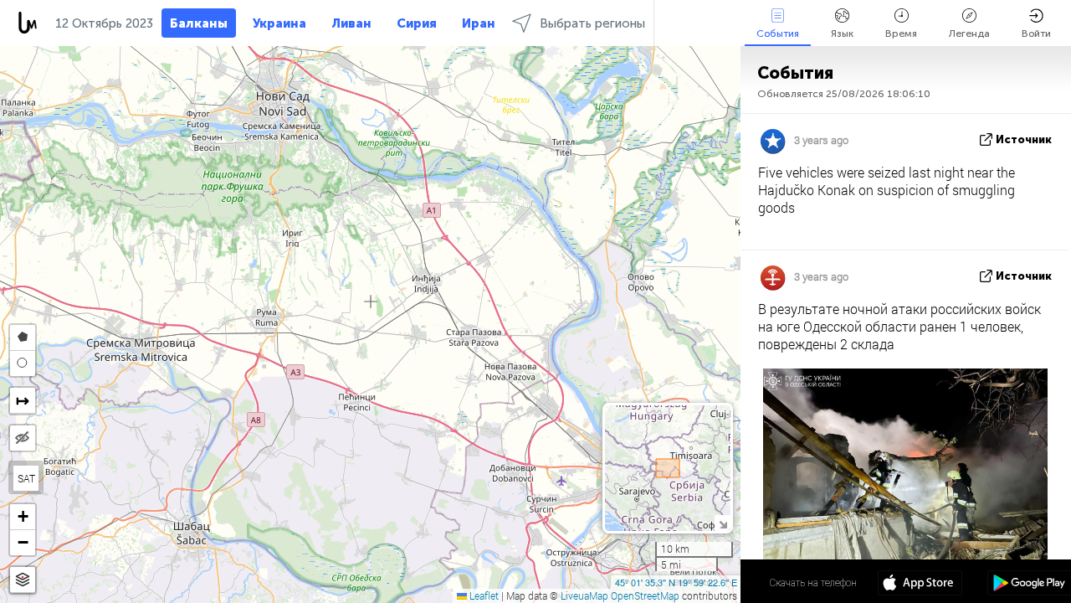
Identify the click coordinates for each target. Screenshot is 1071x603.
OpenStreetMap (645, 595)
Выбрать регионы (592, 23)
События (777, 33)
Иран (478, 23)
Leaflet (483, 595)
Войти (1036, 33)
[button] (22, 517)
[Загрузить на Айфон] (920, 584)
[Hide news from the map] (22, 438)
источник (1024, 139)
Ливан (351, 23)
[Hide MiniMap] (722, 523)
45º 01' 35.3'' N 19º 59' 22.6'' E (676, 582)
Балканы (199, 23)
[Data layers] (22, 580)
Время (901, 33)
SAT (26, 478)
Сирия (417, 23)
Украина (279, 23)
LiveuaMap (584, 595)
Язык (842, 33)
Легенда (969, 33)
